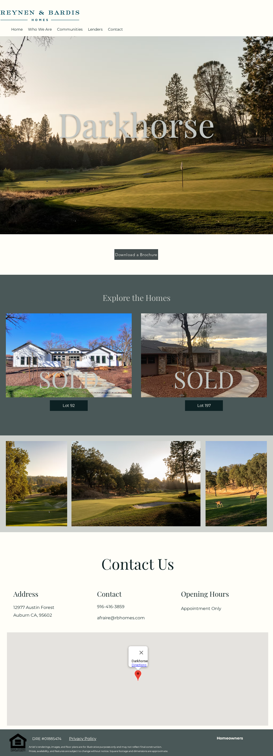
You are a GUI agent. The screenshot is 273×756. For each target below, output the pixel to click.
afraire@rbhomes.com (121, 617)
